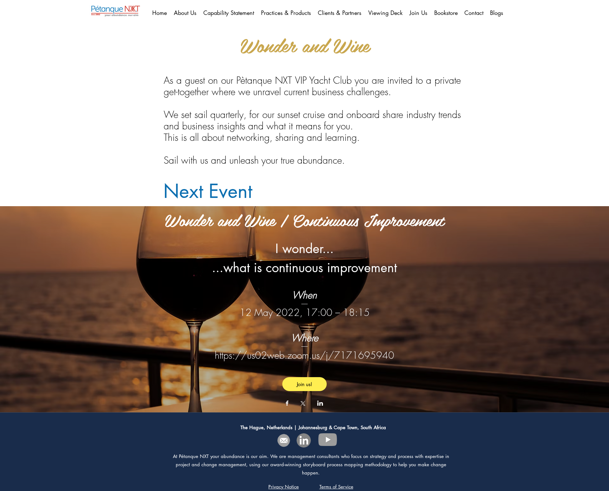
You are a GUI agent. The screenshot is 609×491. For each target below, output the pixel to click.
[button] (340, 13)
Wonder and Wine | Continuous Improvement (304, 219)
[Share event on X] (303, 404)
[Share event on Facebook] (287, 404)
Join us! (304, 384)
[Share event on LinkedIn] (320, 404)
